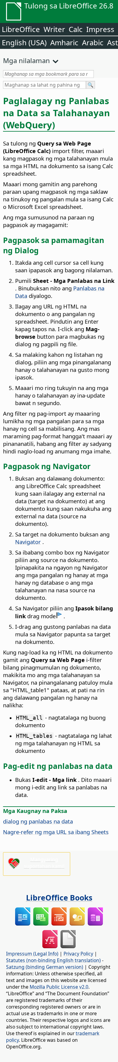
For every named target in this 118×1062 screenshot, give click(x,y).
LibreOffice (21, 29)
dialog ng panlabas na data (38, 821)
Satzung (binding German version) (44, 967)
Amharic (64, 42)
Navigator (28, 541)
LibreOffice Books (59, 897)
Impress (100, 29)
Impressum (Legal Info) (32, 953)
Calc (76, 29)
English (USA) (24, 42)
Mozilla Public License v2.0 (59, 987)
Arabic (92, 42)
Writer (54, 29)
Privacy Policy (78, 953)
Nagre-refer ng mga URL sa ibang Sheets (56, 832)
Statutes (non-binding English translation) (53, 960)
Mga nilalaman (26, 60)
